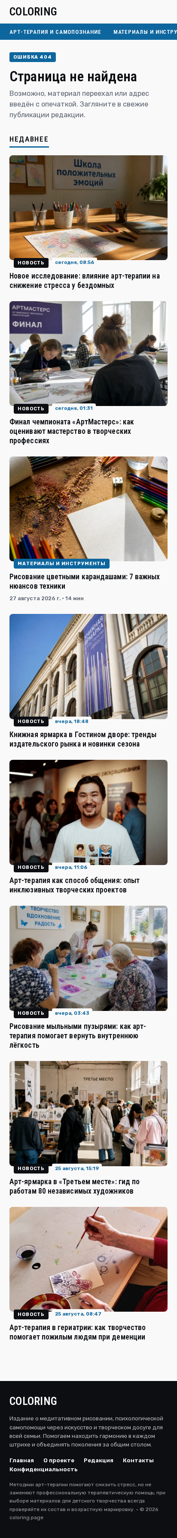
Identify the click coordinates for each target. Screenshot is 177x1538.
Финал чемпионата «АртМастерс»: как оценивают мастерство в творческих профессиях (71, 431)
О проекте (58, 1460)
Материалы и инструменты (62, 563)
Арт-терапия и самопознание (55, 32)
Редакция (98, 1460)
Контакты (138, 1460)
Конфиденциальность (43, 1469)
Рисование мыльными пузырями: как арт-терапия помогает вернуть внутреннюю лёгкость (77, 1035)
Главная (21, 1460)
